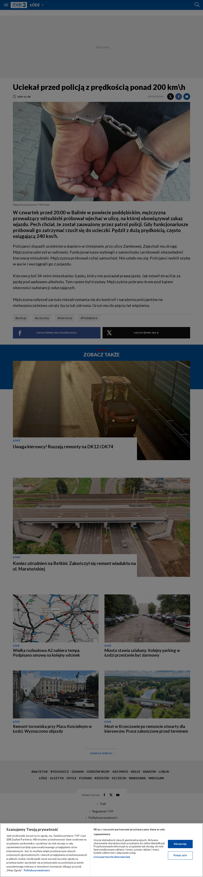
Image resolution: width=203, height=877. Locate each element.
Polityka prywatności (37, 870)
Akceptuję (180, 843)
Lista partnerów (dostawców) (112, 856)
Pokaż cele (180, 855)
